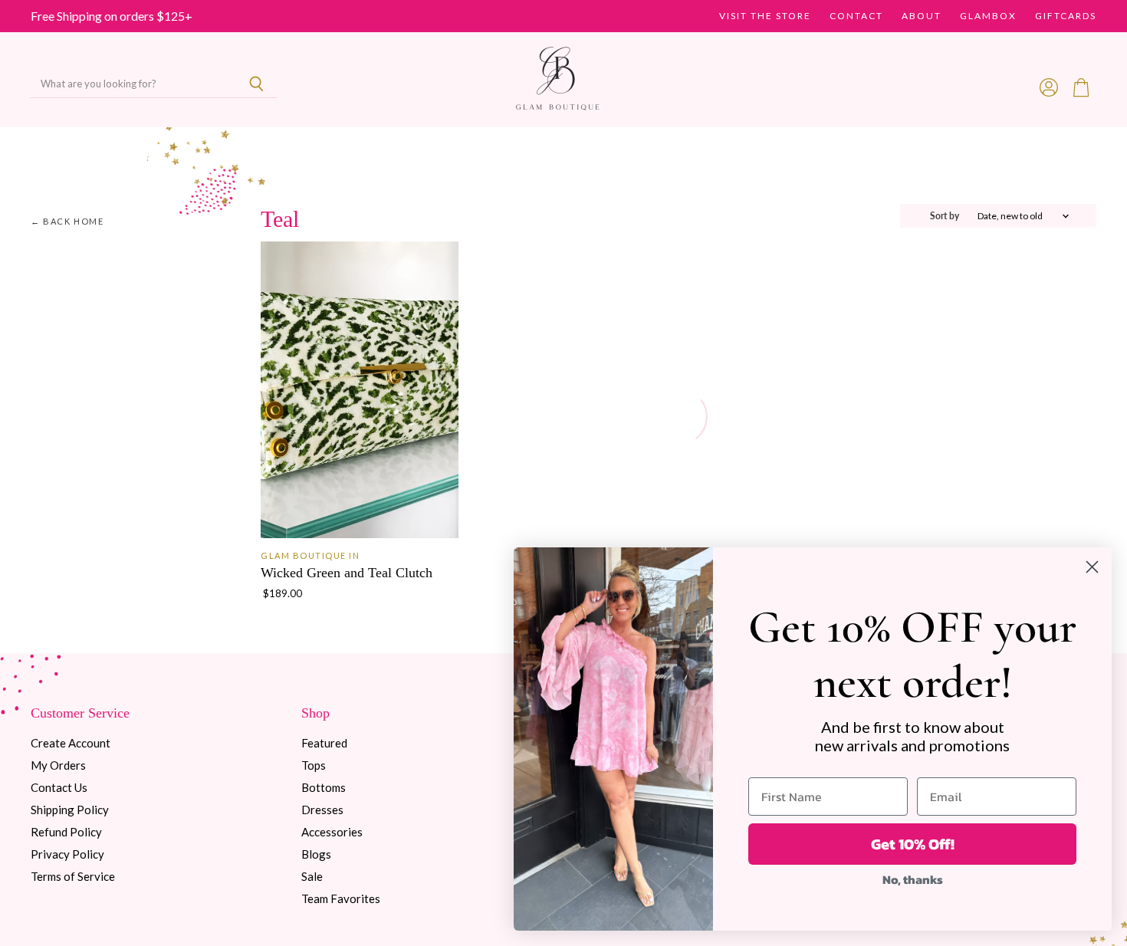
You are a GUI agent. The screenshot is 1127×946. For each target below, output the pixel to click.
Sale (312, 876)
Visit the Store (765, 16)
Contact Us (59, 787)
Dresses (322, 809)
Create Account (70, 743)
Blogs (316, 854)
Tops (313, 765)
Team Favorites (340, 898)
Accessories (332, 832)
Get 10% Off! (913, 844)
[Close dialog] (1092, 566)
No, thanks (912, 879)
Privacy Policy (67, 854)
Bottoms (323, 787)
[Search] (256, 84)
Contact (856, 16)
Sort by (944, 216)
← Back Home (67, 221)
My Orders (58, 765)
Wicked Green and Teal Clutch (346, 572)
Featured (324, 743)
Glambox (988, 16)
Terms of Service (73, 876)
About (921, 16)
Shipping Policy (70, 809)
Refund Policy (66, 832)
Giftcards (1065, 16)
